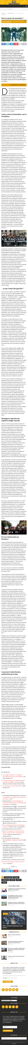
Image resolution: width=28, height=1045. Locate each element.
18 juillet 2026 (11, 952)
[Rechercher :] (14, 9)
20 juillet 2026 (11, 944)
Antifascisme (8, 877)
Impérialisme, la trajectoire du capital (14, 840)
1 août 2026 (11, 936)
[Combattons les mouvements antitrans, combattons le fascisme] (4, 890)
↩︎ (16, 804)
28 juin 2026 (11, 957)
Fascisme (12, 879)
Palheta (19, 879)
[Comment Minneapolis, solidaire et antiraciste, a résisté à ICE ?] (4, 943)
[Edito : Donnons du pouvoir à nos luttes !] (14, 918)
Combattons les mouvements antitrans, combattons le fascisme (17, 889)
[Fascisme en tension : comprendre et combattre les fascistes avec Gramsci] (4, 904)
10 (21, 478)
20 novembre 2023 (6, 24)
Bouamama (15, 877)
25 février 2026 (11, 905)
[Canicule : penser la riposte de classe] (4, 958)
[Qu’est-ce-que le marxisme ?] (4, 936)
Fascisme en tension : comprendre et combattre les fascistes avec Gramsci (16, 903)
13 (4, 632)
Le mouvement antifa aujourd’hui (12, 786)
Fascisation (5, 879)
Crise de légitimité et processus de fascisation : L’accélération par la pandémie (14, 802)
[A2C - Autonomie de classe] (14, 3)
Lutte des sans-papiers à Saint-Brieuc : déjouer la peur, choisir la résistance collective (16, 949)
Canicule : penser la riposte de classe (16, 956)
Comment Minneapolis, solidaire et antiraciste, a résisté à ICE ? (16, 942)
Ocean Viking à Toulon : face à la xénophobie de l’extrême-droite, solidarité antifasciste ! (15, 896)
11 (14, 509)
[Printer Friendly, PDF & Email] (14, 867)
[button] (26, 6)
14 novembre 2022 (12, 899)
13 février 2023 (11, 891)
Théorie (4, 882)
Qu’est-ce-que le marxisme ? (14, 934)
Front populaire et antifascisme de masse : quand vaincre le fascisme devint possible (13, 832)
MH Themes (14, 1043)
